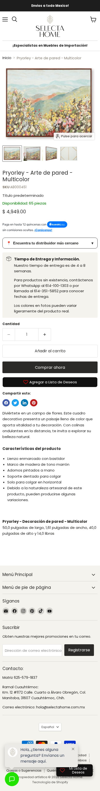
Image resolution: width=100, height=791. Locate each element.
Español (48, 727)
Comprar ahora (50, 367)
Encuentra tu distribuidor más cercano (50, 243)
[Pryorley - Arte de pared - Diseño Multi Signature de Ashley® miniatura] (12, 153)
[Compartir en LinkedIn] (24, 402)
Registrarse (79, 650)
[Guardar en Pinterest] (33, 402)
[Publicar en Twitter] (15, 402)
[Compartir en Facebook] (6, 402)
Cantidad (11, 324)
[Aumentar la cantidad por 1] (45, 334)
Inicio (6, 58)
